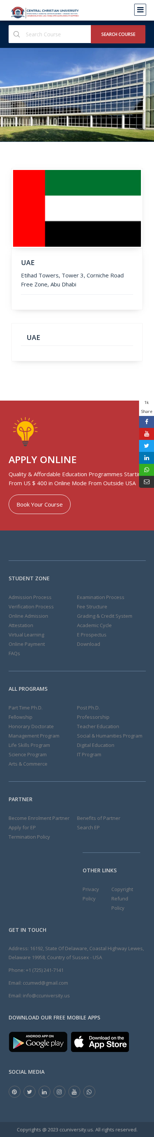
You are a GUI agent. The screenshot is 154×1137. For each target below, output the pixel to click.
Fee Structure (92, 606)
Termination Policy (29, 836)
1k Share (147, 406)
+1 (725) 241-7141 (45, 970)
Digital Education (95, 745)
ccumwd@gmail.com (45, 982)
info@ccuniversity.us (46, 995)
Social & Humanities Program (109, 735)
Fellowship (21, 717)
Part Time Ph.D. (26, 707)
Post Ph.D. (88, 707)
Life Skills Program (29, 745)
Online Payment (27, 644)
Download (88, 644)
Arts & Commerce (28, 763)
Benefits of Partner (98, 818)
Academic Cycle (94, 625)
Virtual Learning (26, 634)
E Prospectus (92, 634)
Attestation (21, 625)
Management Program (34, 735)
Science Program (28, 754)
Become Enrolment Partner (39, 818)
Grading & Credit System (104, 615)
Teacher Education (98, 726)
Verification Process (31, 606)
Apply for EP (22, 827)
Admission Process (30, 597)
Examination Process (100, 597)
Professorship (93, 717)
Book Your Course (39, 504)
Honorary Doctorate (31, 726)
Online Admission (28, 615)
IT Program (89, 754)
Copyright (122, 889)
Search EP (88, 827)
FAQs (14, 653)
